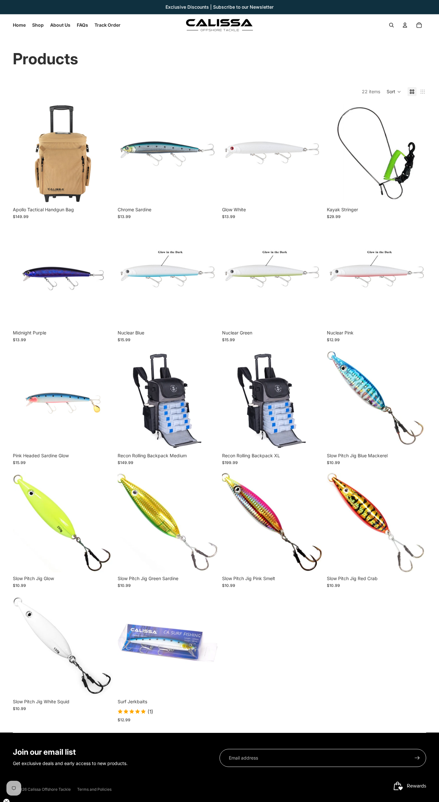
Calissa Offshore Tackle (49, 789)
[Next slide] (102, 154)
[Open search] (391, 25)
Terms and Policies (94, 789)
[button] (394, 92)
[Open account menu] (405, 25)
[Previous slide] (22, 154)
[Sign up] (417, 758)
